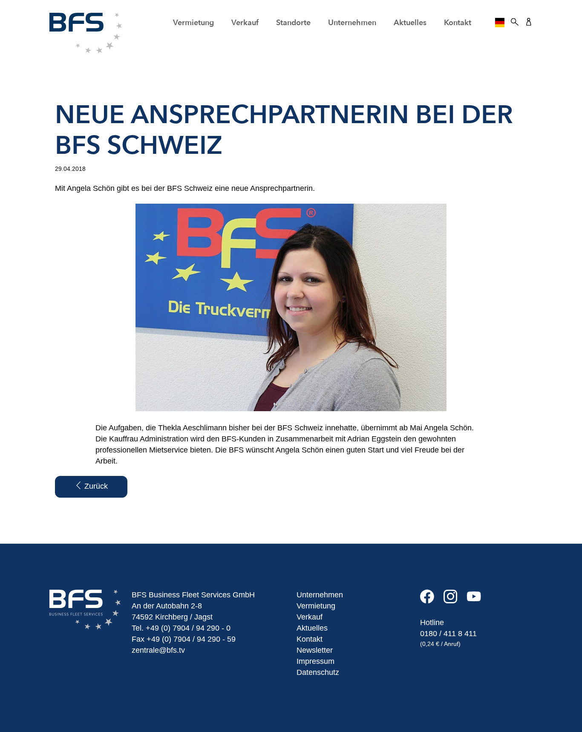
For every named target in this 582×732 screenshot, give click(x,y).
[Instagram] (455, 600)
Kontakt (457, 22)
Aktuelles (410, 22)
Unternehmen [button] (352, 22)
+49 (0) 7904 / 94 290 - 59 (191, 639)
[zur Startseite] (85, 33)
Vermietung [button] (193, 22)
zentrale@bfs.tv (158, 650)
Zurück (95, 486)
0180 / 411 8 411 (448, 633)
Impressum (315, 661)
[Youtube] (477, 600)
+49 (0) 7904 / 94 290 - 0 (188, 628)
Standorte (293, 22)
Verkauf (310, 617)
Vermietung (316, 606)
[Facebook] (432, 600)
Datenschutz (318, 672)
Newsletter (315, 650)
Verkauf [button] (245, 22)
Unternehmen (320, 595)
